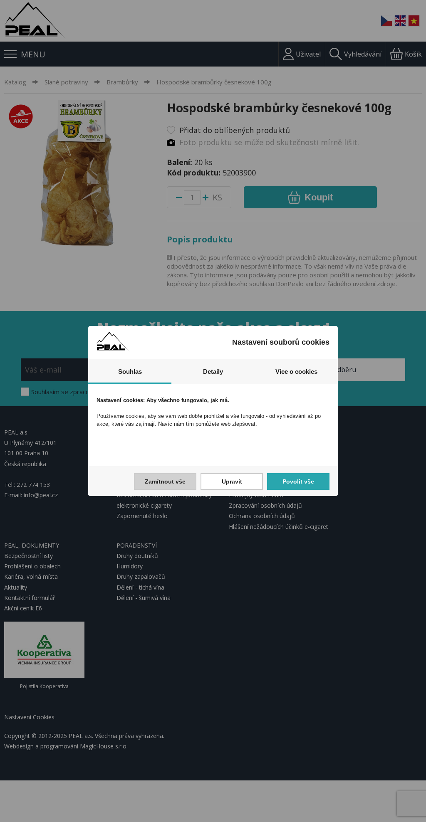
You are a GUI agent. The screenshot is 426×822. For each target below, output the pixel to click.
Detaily (213, 371)
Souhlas (130, 371)
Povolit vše (298, 481)
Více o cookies (296, 371)
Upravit (232, 481)
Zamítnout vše (165, 481)
